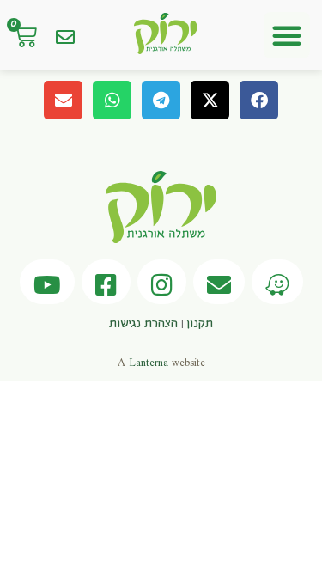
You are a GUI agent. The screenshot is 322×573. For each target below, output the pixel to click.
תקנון (199, 324)
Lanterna (148, 362)
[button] (287, 35)
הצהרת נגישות (143, 324)
